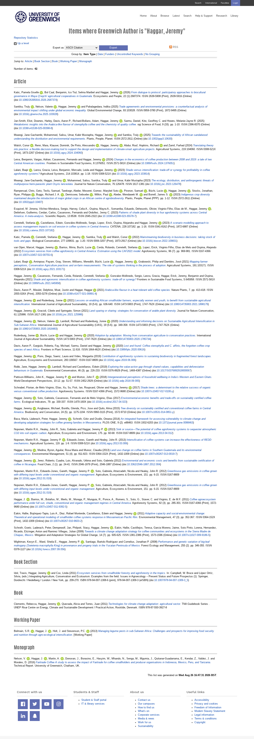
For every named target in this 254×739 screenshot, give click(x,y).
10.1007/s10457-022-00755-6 (35, 254)
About (153, 15)
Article (28, 61)
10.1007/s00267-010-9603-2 (66, 520)
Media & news (146, 718)
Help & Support (204, 15)
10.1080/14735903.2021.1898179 (189, 304)
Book (55, 61)
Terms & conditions (205, 718)
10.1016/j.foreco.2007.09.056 (48, 549)
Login (235, 3)
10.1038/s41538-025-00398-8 (35, 128)
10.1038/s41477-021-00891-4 (79, 293)
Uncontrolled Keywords (130, 54)
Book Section (42, 61)
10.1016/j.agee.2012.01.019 (35, 478)
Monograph (85, 61)
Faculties (225, 3)
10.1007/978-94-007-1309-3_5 (171, 580)
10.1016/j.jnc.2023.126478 (165, 184)
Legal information (204, 714)
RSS (175, 47)
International (211, 3)
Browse (165, 15)
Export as (58, 47)
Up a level (23, 43)
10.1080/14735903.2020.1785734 (131, 339)
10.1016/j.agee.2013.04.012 (156, 433)
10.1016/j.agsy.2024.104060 (66, 152)
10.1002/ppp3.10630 (159, 138)
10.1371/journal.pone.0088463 (176, 422)
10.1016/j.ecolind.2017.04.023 (109, 401)
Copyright (199, 722)
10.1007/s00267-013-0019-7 (161, 453)
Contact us (144, 699)
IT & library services (93, 703)
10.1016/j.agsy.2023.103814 (133, 173)
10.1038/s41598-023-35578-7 (119, 216)
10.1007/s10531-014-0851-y (158, 412)
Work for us (144, 722)
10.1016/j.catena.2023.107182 (36, 230)
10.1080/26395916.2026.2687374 (38, 99)
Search (198, 3)
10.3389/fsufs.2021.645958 (44, 283)
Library (234, 15)
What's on (143, 711)
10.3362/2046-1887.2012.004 (143, 464)
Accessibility (201, 699)
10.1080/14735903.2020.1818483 (38, 328)
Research (221, 15)
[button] (113, 47)
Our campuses (146, 703)
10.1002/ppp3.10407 (30, 202)
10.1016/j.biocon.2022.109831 (159, 240)
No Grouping (152, 54)
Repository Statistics (26, 37)
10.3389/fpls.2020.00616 (130, 349)
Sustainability (145, 726)
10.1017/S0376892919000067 (174, 370)
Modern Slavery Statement (209, 711)
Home (143, 15)
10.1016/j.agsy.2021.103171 (48, 269)
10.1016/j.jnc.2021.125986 (67, 314)
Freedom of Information (207, 707)
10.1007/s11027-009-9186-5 (194, 535)
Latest (176, 15)
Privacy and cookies (206, 703)
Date (100, 54)
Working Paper (68, 61)
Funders (109, 54)
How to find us (146, 707)
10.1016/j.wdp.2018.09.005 (123, 380)
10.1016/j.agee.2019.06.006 (119, 360)
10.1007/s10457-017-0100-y (157, 391)
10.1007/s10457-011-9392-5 (50, 506)
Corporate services (149, 714)
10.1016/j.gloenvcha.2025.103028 (38, 114)
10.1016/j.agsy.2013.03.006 (111, 443)
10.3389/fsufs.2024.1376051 (157, 163)
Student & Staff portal (93, 699)
